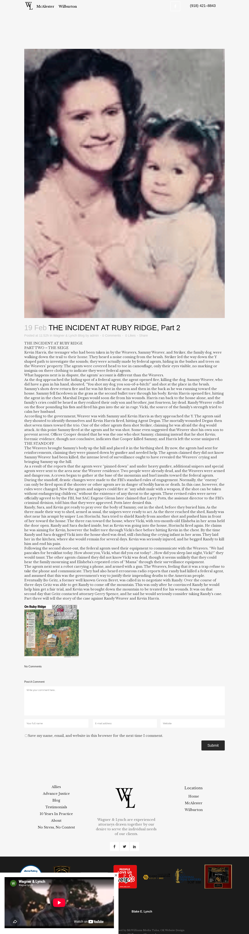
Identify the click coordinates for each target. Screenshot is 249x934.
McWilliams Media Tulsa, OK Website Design (155, 930)
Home (193, 796)
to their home (75, 357)
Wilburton (194, 810)
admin (94, 335)
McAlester (194, 803)
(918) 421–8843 (203, 6)
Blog (56, 800)
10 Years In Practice (56, 814)
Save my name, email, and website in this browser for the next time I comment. (95, 736)
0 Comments (111, 335)
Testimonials (56, 807)
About (56, 820)
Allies (56, 787)
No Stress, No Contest (56, 827)
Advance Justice (56, 793)
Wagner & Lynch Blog (69, 335)
